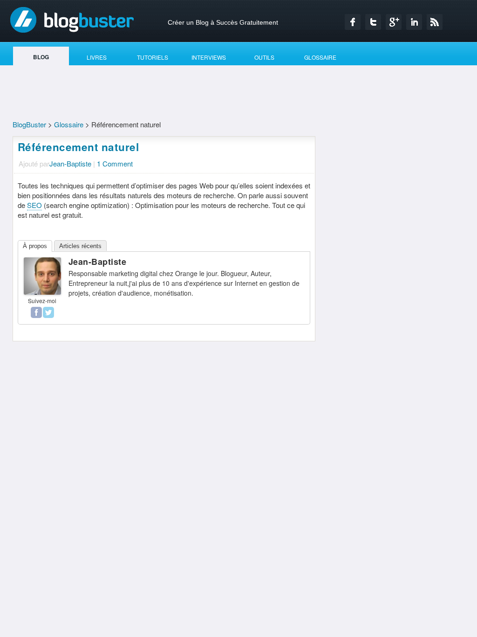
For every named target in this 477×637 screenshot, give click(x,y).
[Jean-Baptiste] (42, 292)
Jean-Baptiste (70, 163)
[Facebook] (36, 312)
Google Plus (394, 22)
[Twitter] (48, 312)
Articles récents (80, 245)
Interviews (208, 57)
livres (97, 57)
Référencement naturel (78, 146)
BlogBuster (72, 19)
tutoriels (152, 57)
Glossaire (68, 124)
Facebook (353, 22)
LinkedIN (414, 22)
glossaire (320, 57)
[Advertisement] (238, 94)
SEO (34, 205)
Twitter (373, 22)
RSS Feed (435, 22)
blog (41, 57)
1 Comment (115, 163)
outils (264, 57)
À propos (35, 245)
